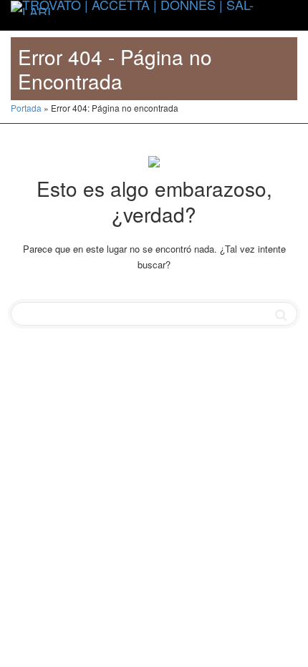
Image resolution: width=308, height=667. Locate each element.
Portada (26, 108)
